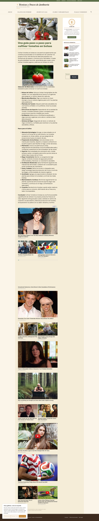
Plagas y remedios (80, 12)
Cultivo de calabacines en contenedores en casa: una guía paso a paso (32, 509)
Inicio (10, 12)
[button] (91, 12)
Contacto (66, 517)
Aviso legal (81, 517)
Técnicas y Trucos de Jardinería (34, 4)
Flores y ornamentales (61, 12)
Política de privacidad (73, 517)
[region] (15, 511)
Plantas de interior (24, 12)
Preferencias (7, 516)
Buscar (68, 74)
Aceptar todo (22, 516)
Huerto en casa (42, 12)
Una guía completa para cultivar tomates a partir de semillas (30, 510)
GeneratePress (39, 517)
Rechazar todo (15, 516)
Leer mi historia (71, 37)
